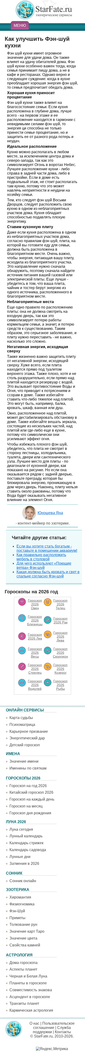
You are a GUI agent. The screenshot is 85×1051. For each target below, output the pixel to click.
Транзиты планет (24, 1003)
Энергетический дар (27, 738)
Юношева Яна (50, 513)
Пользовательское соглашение (54, 1025)
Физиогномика (21, 904)
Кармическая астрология (31, 1010)
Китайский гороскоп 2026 (31, 792)
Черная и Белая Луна (28, 976)
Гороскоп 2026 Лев (35, 636)
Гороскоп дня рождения (30, 813)
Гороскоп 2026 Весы (35, 652)
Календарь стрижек (26, 843)
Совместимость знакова (30, 990)
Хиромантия (20, 897)
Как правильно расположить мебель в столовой (41, 557)
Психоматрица (22, 725)
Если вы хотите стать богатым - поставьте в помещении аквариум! (47, 548)
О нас (34, 1023)
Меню (20, 25)
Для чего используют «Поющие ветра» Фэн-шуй (44, 565)
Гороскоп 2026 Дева (60, 636)
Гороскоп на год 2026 (28, 786)
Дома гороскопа (23, 963)
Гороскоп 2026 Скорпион (60, 652)
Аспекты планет (23, 969)
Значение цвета (23, 938)
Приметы (17, 918)
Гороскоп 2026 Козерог (60, 668)
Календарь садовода (27, 850)
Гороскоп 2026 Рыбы (60, 685)
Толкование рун (23, 924)
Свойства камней (24, 945)
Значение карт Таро (26, 931)
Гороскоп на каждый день (31, 799)
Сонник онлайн (22, 881)
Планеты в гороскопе (28, 983)
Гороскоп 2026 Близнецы (34, 620)
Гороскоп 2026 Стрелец (35, 668)
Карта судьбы (21, 718)
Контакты (63, 1032)
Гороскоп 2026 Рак (60, 620)
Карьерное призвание (28, 731)
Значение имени (23, 761)
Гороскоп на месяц (25, 806)
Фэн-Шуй (17, 911)
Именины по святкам (28, 768)
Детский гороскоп (24, 745)
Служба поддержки (52, 1030)
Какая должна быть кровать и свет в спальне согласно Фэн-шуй (48, 574)
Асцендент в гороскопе (29, 997)
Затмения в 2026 (24, 864)
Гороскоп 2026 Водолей (35, 685)
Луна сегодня (21, 829)
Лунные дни (19, 857)
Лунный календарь (25, 836)
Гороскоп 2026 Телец (60, 604)
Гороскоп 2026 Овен (35, 604)
